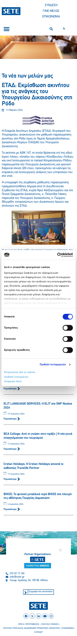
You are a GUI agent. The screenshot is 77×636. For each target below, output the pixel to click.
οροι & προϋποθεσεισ (28, 624)
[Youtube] (44, 616)
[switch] (68, 328)
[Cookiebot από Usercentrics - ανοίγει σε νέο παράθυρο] (57, 255)
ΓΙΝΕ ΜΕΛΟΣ (51, 11)
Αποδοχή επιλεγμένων (16, 377)
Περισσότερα (10, 388)
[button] (6, 29)
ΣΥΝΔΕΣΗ (51, 5)
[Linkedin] (38, 616)
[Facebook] (26, 616)
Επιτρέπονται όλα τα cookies (19, 372)
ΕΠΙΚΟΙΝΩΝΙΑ (51, 16)
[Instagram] (51, 616)
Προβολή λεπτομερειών (53, 364)
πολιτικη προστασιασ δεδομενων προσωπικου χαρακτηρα (31, 628)
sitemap (38, 632)
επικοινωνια (68, 628)
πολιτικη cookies (50, 624)
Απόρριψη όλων (13, 381)
